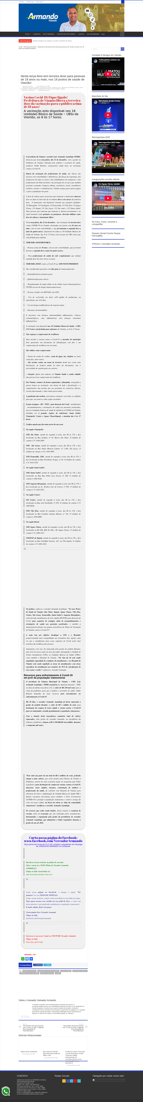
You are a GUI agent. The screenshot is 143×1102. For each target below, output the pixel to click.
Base (103, 34)
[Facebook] (104, 2)
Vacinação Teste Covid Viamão (29, 973)
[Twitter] (106, 2)
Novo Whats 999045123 (80, 971)
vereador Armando (47, 973)
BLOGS (27, 34)
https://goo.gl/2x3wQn (34, 942)
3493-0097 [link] (50, 451)
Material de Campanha (29, 1052)
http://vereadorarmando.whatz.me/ (39, 871)
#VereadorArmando (30, 47)
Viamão (58, 973)
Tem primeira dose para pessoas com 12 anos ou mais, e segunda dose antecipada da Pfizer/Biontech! (33, 1028)
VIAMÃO (63, 89)
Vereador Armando (28, 86)
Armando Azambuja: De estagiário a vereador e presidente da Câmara (52, 41)
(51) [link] (44, 451)
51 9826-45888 (38, 1086)
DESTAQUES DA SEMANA (68, 87)
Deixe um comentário (28, 90)
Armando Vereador (30, 971)
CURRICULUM (30, 2)
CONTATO (81, 34)
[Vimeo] (110, 2)
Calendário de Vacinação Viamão (43, 87)
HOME (21, 34)
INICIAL (22, 2)
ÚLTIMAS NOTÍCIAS (33, 89)
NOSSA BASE (39, 2)
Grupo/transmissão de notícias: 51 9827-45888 (31, 1087)
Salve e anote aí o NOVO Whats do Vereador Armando (47, 865)
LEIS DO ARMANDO (48, 34)
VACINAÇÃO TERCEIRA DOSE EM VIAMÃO (49, 89)
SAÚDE (77, 87)
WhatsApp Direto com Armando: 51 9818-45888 (31, 1089)
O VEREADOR (37, 34)
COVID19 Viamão (66, 971)
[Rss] (102, 2)
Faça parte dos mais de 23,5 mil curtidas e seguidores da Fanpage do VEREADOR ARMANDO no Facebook (53, 845)
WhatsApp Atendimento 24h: (25, 1086)
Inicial (20, 47)
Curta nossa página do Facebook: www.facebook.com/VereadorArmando (53, 839)
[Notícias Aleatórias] (122, 34)
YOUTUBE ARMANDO (93, 34)
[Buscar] (122, 1)
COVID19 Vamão (56, 87)
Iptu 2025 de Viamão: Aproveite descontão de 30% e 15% (51, 1053)
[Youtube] (108, 2)
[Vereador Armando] (71, 18)
